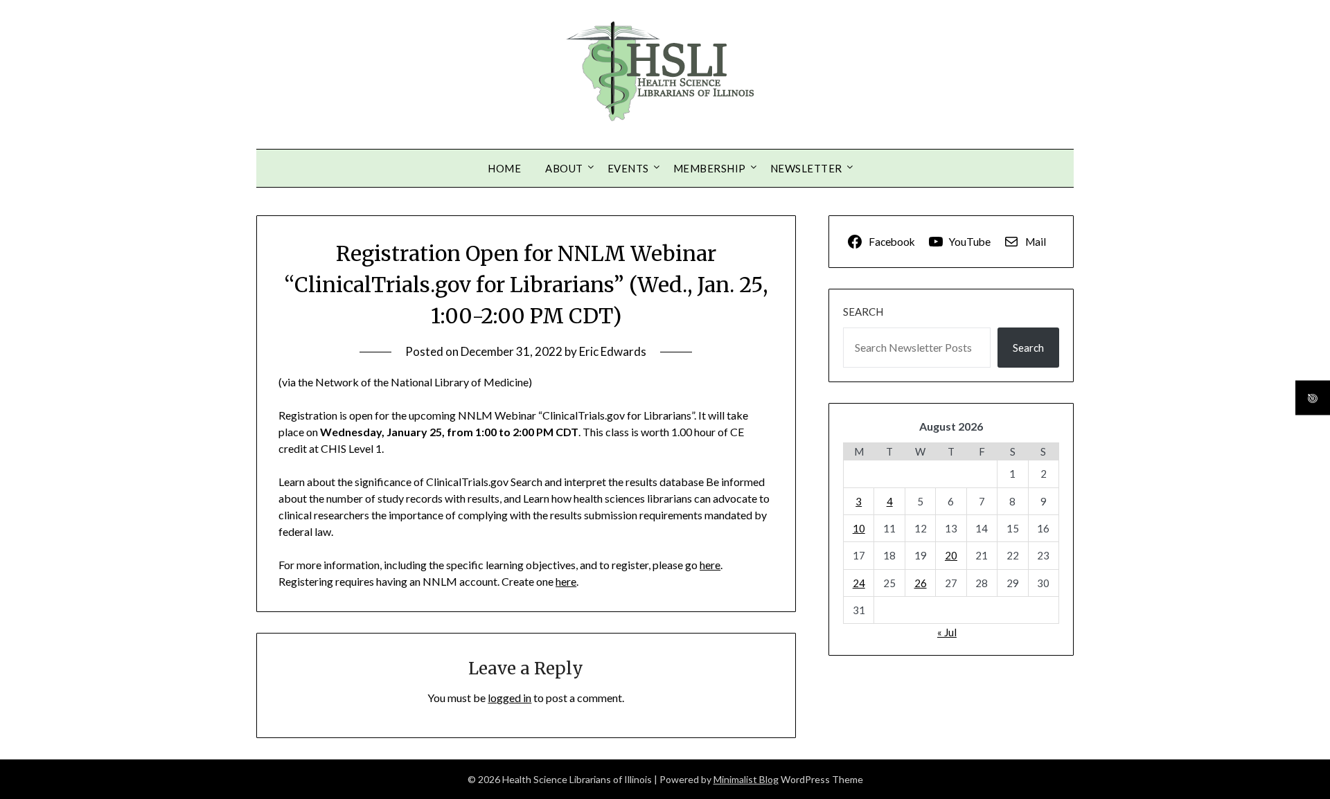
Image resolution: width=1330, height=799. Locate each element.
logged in (509, 697)
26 (920, 583)
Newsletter (806, 168)
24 (859, 583)
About (564, 168)
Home (504, 168)
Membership (709, 168)
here (710, 564)
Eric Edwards (612, 351)
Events (628, 168)
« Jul (947, 632)
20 (951, 555)
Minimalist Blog (746, 779)
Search (863, 311)
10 (859, 528)
